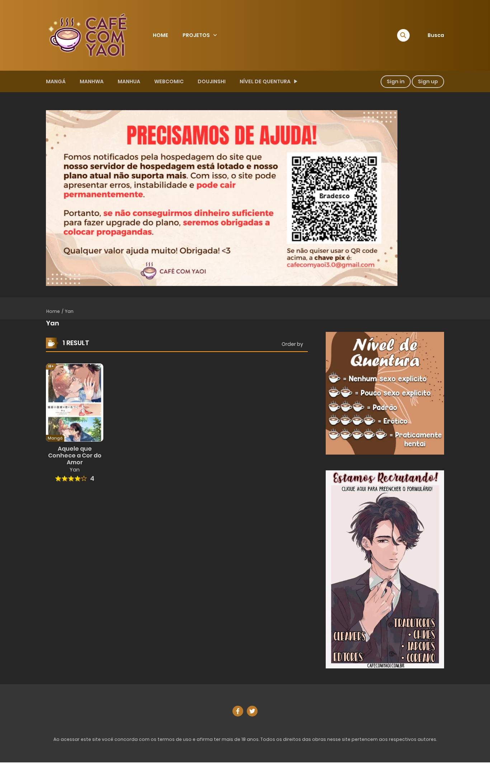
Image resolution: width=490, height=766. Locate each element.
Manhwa (92, 81)
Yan (69, 311)
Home (53, 311)
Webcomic (169, 81)
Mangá (56, 81)
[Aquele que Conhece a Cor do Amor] (74, 402)
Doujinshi (212, 81)
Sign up (428, 81)
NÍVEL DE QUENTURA (265, 81)
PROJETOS (196, 35)
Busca (436, 35)
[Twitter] (252, 711)
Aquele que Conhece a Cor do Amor (75, 455)
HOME (160, 35)
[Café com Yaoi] (87, 34)
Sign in (396, 81)
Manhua (129, 81)
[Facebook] (237, 711)
